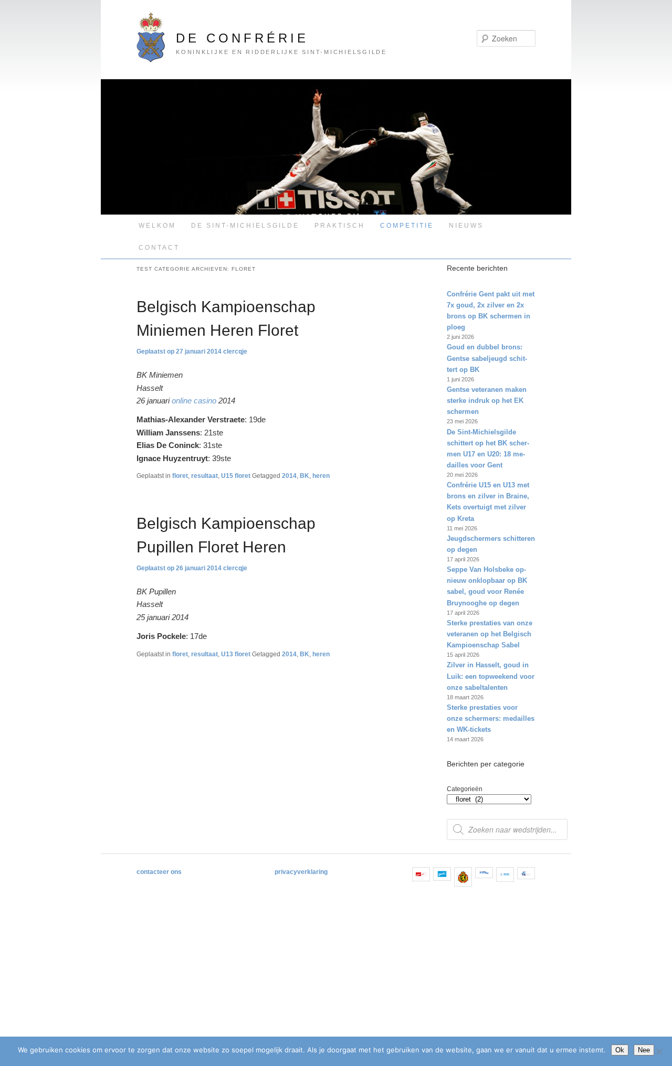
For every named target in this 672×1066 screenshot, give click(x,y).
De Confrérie (242, 38)
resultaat (204, 475)
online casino (194, 400)
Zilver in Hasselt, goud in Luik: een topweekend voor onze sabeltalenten (490, 676)
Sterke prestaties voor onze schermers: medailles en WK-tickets (490, 718)
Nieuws (466, 225)
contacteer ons (159, 872)
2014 (289, 475)
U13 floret (235, 654)
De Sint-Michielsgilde (245, 225)
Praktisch (339, 225)
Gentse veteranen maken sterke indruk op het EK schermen (487, 400)
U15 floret (235, 475)
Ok (619, 1050)
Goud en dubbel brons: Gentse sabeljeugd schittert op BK (487, 358)
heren (321, 475)
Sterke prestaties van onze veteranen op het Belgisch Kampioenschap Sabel (489, 634)
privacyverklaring (301, 872)
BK (304, 475)
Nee (644, 1050)
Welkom (157, 225)
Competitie (407, 225)
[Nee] (659, 1051)
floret (180, 475)
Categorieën (464, 789)
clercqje (235, 351)
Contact (159, 247)
